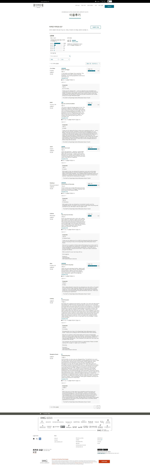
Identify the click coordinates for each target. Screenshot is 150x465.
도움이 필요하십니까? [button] (45, 1)
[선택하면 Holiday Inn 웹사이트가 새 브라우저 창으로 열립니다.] (68, 426)
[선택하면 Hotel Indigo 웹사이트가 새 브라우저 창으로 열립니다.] (83, 421)
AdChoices (99, 439)
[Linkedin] (40, 439)
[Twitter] (37, 439)
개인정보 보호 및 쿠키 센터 (81, 444)
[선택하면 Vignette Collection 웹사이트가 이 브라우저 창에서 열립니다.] (68, 421)
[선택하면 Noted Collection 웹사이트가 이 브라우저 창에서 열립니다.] (90, 421)
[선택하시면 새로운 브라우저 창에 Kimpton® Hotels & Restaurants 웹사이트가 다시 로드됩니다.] (76, 421)
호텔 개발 (77, 443)
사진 (96, 5)
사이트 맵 (99, 441)
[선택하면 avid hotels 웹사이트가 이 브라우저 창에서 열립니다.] (80, 426)
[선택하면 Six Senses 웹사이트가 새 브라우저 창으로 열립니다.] (42, 421)
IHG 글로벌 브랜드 (79, 441)
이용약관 (77, 439)
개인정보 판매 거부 (79, 446)
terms (92, 461)
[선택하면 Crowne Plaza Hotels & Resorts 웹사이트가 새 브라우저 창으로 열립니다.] (49, 426)
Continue (104, 461)
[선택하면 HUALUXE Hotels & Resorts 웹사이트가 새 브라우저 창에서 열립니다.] (107, 421)
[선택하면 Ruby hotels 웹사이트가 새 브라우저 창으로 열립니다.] (102, 421)
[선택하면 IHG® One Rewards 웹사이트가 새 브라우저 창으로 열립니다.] (103, 430)
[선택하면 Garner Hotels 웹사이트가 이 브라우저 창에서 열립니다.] (75, 426)
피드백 (98, 443)
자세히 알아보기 (101, 453)
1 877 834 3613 (46, 450)
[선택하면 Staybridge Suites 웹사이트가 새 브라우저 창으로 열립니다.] (93, 426)
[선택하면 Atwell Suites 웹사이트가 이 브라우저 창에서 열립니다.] (85, 426)
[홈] (40, 413)
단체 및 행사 (90, 5)
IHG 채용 (56, 439)
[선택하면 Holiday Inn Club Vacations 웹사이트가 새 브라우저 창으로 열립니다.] (100, 426)
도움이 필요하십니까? (58, 441)
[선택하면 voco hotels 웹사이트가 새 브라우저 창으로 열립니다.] (97, 421)
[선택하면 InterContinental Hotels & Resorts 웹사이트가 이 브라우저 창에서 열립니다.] (58, 421)
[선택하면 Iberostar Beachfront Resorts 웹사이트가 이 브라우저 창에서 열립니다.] (43, 426)
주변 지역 (83, 5)
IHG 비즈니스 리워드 (79, 437)
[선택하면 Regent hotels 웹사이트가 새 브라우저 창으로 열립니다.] (48, 421)
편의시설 (77, 5)
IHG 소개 (56, 438)
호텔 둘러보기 (100, 437)
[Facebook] (34, 439)
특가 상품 (101, 5)
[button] (109, 1)
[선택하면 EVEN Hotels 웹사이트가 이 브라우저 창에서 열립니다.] (56, 426)
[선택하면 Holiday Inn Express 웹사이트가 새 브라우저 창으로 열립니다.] (62, 426)
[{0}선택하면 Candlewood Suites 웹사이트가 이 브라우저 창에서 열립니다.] (107, 426)
